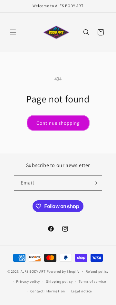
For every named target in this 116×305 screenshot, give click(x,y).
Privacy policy (28, 281)
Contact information (47, 291)
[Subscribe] (95, 183)
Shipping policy (59, 281)
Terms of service (92, 281)
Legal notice (81, 291)
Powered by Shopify (63, 271)
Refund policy (97, 271)
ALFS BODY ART (33, 271)
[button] (13, 32)
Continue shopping (58, 123)
